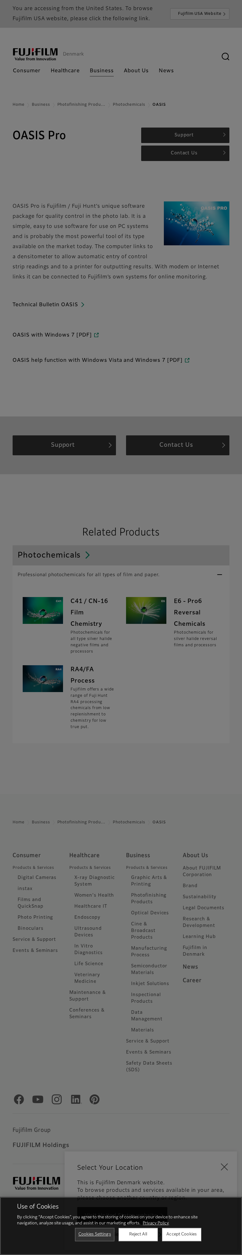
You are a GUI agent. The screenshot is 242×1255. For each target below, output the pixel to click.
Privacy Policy (156, 1223)
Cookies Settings (94, 1234)
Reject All (138, 1234)
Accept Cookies (181, 1234)
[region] (121, 1226)
